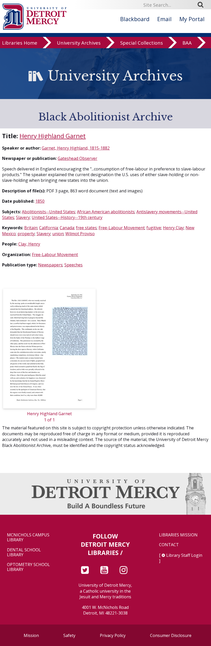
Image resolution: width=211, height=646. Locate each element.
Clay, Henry (29, 244)
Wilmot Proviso (80, 233)
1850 (40, 201)
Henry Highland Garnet (53, 136)
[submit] (202, 5)
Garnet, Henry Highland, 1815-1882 (76, 148)
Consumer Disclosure (170, 635)
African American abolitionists (106, 212)
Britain (30, 228)
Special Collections (141, 42)
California (48, 228)
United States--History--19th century (67, 217)
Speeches (73, 265)
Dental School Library (24, 552)
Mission (31, 635)
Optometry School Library (28, 567)
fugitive (153, 228)
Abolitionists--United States (48, 212)
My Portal (192, 19)
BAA (187, 42)
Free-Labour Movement (122, 228)
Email (164, 19)
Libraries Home (19, 42)
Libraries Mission (178, 535)
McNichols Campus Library (28, 537)
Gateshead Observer (77, 158)
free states (86, 228)
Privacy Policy (113, 635)
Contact (169, 544)
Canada (67, 228)
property (26, 233)
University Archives (79, 42)
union (58, 233)
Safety (69, 635)
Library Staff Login (184, 555)
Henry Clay (173, 228)
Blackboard (135, 19)
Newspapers (50, 265)
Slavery (23, 217)
